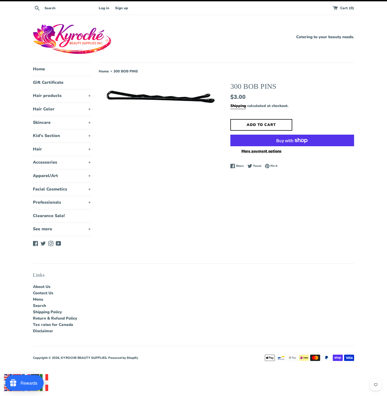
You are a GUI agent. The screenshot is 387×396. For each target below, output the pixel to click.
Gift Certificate (48, 82)
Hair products (62, 96)
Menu (38, 299)
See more (62, 229)
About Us (41, 286)
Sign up (121, 8)
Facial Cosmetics (62, 189)
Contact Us (43, 293)
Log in (104, 8)
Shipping (238, 105)
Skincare (62, 122)
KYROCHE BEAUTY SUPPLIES (84, 358)
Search (39, 305)
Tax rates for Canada (53, 324)
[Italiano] (44, 377)
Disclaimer (43, 331)
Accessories (62, 162)
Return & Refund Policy (55, 318)
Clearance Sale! (49, 216)
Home (39, 69)
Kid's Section (62, 136)
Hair (62, 149)
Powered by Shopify (123, 358)
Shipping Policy (47, 312)
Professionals (62, 202)
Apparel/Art (62, 176)
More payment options (261, 151)
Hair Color (62, 109)
